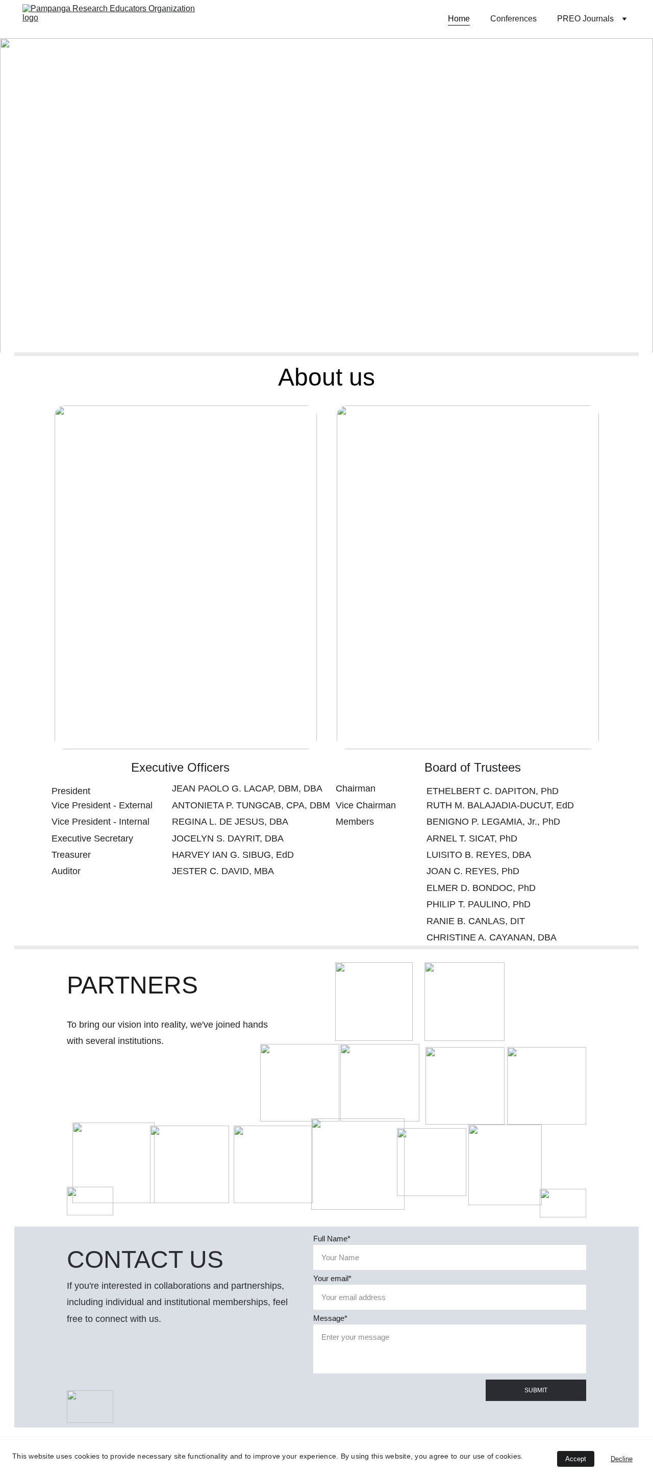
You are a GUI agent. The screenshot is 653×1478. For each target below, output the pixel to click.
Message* (330, 1318)
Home (459, 18)
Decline (622, 1459)
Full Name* (331, 1238)
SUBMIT (535, 1390)
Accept (575, 1459)
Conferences (513, 18)
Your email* (332, 1278)
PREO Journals (585, 18)
